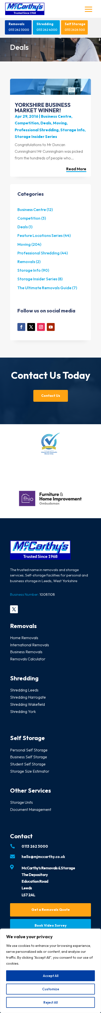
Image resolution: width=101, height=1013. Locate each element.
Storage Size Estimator (29, 771)
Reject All (50, 1002)
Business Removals (26, 651)
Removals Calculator (27, 658)
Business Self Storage (28, 756)
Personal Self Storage (29, 749)
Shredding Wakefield (27, 704)
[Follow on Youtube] (51, 327)
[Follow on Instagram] (41, 327)
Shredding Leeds (24, 690)
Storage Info (72, 129)
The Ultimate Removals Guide (44, 287)
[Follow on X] (31, 327)
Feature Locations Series (40, 235)
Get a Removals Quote (50, 909)
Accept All (50, 976)
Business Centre (56, 116)
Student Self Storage (28, 764)
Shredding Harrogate (28, 697)
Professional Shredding (37, 129)
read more (76, 169)
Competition (27, 122)
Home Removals (24, 637)
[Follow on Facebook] (21, 327)
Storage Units (21, 802)
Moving (60, 122)
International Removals (29, 644)
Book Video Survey (50, 925)
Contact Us (50, 395)
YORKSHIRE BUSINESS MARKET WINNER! (43, 107)
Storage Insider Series (36, 136)
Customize (50, 989)
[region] (50, 971)
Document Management (30, 809)
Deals (45, 122)
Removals (17, 24)
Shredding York (23, 711)
